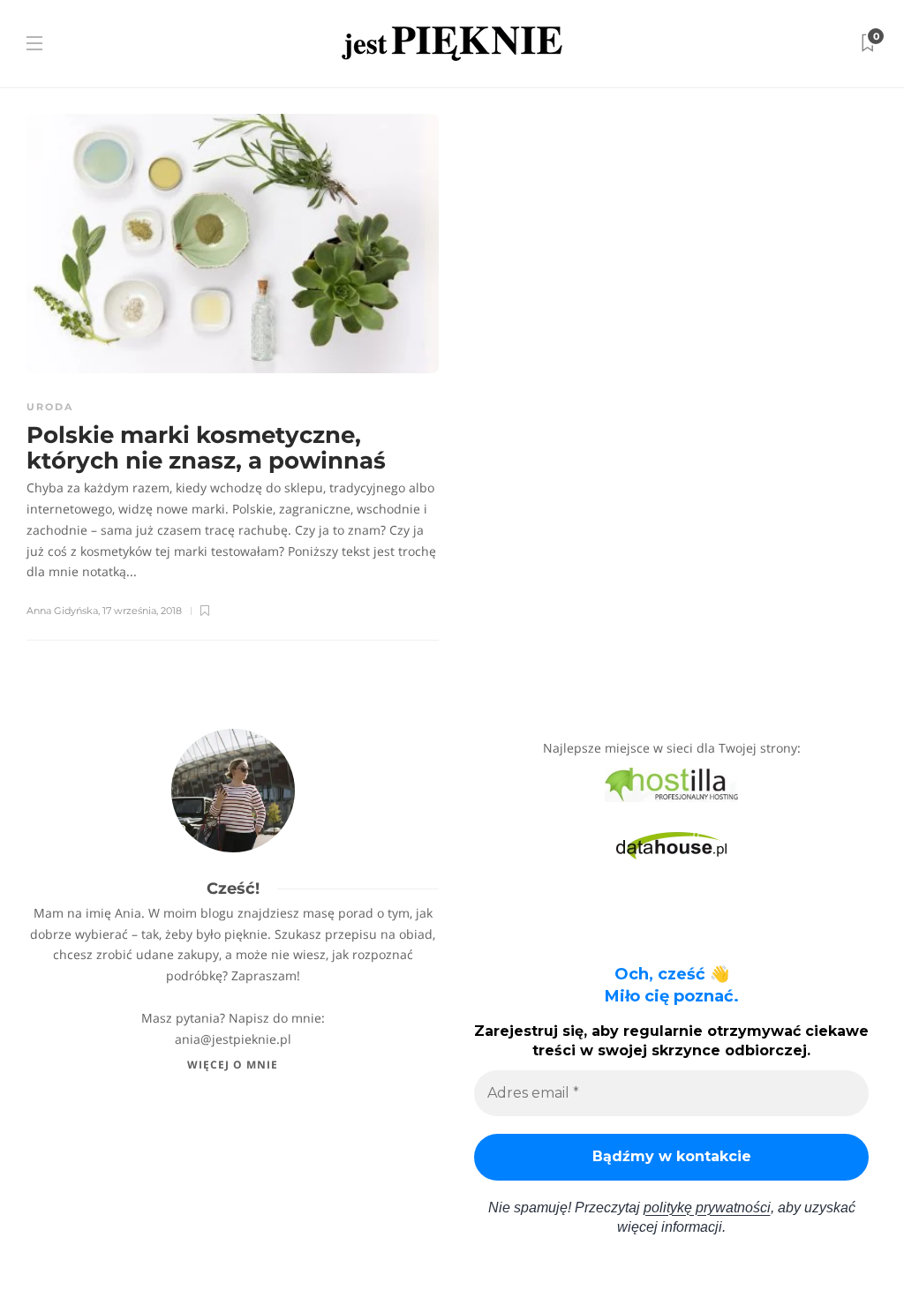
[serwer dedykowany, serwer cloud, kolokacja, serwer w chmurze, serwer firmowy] (671, 783)
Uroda (49, 407)
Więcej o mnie (232, 1064)
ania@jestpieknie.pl (233, 1039)
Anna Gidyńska (62, 610)
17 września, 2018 (142, 610)
